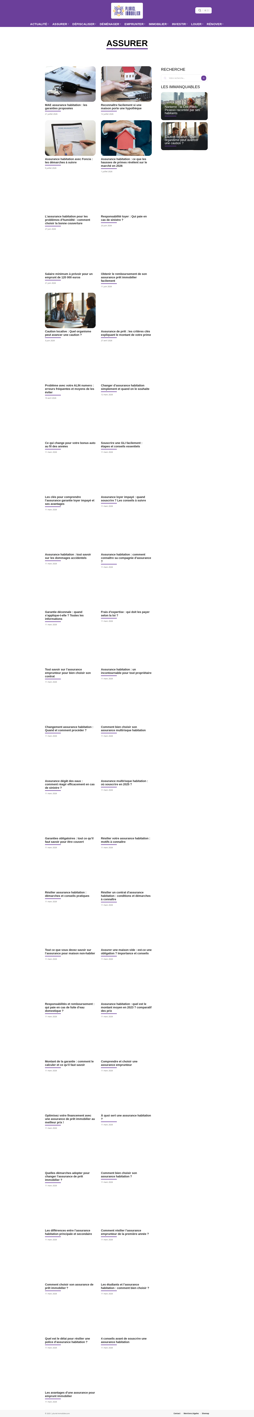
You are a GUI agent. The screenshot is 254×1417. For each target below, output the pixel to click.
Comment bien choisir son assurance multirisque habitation (123, 728)
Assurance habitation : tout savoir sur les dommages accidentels (68, 556)
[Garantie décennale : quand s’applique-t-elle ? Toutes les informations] (70, 591)
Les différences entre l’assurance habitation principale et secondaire (68, 1232)
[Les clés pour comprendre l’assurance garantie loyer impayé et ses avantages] (70, 476)
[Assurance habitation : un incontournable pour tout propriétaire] (126, 648)
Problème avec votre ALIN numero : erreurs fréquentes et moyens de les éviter (69, 389)
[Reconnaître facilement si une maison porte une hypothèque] (126, 84)
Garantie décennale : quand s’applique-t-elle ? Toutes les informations (64, 615)
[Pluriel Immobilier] (127, 11)
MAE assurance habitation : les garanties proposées (66, 106)
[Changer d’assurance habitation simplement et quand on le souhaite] (126, 364)
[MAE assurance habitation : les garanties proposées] (70, 84)
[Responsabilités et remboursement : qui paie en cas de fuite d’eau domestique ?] (70, 983)
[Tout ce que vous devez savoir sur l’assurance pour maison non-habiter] (70, 929)
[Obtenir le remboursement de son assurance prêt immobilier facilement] (126, 253)
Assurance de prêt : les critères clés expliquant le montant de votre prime (126, 333)
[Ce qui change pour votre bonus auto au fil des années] (70, 422)
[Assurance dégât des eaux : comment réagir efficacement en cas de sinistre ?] (70, 760)
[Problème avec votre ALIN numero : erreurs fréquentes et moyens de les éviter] (70, 364)
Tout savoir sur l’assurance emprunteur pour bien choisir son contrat (68, 673)
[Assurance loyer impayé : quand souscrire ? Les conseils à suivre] (126, 476)
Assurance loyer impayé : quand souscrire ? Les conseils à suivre (123, 498)
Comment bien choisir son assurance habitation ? (119, 1174)
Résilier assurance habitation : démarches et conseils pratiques (67, 894)
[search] (200, 10)
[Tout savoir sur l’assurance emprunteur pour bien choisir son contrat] (70, 648)
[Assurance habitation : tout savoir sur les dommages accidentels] (70, 533)
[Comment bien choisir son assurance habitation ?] (126, 1152)
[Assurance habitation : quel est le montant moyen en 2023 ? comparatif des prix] (126, 983)
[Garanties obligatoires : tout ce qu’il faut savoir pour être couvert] (70, 817)
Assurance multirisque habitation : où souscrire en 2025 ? (124, 782)
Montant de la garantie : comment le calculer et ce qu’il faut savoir (69, 1063)
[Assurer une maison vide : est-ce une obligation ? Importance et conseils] (126, 929)
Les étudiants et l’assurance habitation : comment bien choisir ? (125, 1286)
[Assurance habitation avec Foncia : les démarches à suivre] (70, 138)
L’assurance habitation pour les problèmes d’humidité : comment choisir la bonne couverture (67, 220)
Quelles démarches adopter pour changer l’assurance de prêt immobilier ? (67, 1176)
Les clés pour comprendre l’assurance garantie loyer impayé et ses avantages (69, 500)
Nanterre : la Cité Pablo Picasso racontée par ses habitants (182, 110)
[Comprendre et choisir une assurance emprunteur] (126, 1040)
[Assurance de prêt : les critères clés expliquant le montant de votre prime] (126, 310)
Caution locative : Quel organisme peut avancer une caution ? (68, 333)
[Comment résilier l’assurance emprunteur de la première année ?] (126, 1209)
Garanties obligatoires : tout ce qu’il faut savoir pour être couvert (69, 840)
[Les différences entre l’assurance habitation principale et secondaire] (70, 1209)
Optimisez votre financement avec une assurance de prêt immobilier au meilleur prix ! (70, 1119)
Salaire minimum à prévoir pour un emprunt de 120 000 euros (69, 275)
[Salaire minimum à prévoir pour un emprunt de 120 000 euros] (70, 253)
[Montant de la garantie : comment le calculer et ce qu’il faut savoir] (70, 1040)
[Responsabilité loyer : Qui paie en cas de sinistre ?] (126, 195)
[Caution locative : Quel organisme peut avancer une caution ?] (70, 310)
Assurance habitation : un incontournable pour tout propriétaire (126, 671)
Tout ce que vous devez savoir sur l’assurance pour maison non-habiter (70, 951)
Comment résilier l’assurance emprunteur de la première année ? (125, 1232)
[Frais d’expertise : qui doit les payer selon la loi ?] (126, 591)
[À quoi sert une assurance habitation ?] (126, 1094)
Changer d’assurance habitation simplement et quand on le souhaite (125, 387)
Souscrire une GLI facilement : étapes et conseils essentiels (121, 444)
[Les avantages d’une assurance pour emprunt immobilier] (70, 1371)
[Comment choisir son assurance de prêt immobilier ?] (70, 1263)
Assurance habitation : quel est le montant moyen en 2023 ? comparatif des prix (126, 1007)
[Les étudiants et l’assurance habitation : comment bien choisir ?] (126, 1263)
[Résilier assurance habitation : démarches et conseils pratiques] (70, 871)
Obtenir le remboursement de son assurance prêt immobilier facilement (124, 277)
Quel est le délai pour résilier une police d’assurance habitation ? (67, 1340)
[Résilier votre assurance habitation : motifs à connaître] (126, 817)
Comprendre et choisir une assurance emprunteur (119, 1063)
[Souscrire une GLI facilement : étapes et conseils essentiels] (126, 422)
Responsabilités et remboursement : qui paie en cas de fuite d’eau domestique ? (69, 1007)
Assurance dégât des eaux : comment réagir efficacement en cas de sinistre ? (70, 784)
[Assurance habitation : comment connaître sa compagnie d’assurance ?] (126, 533)
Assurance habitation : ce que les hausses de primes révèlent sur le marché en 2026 (124, 162)
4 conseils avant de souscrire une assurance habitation (124, 1340)
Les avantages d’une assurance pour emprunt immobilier (70, 1394)
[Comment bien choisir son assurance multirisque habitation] (126, 706)
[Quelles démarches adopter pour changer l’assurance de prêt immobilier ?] (70, 1152)
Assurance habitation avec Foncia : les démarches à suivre (69, 160)
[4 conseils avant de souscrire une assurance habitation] (126, 1317)
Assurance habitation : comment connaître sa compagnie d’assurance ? (126, 558)
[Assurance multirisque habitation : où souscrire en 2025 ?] (126, 760)
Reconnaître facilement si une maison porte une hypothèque (121, 106)
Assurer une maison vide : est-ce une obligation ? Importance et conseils (126, 951)
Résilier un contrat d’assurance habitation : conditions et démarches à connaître (126, 896)
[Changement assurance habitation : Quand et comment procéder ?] (70, 706)
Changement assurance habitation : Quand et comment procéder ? (69, 728)
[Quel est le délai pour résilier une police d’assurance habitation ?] (70, 1317)
